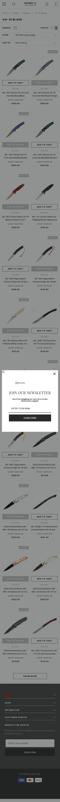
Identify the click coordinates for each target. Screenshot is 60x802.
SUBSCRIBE (30, 418)
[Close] (54, 374)
